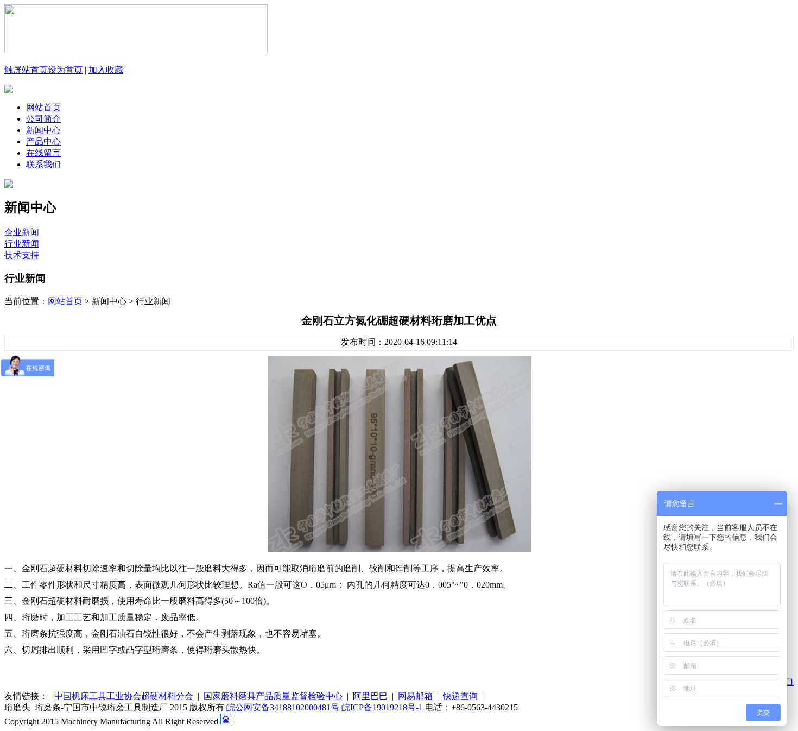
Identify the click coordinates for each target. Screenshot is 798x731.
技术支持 (21, 255)
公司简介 (43, 118)
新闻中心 (43, 130)
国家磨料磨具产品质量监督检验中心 (273, 696)
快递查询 (460, 696)
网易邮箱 (415, 696)
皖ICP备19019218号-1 (382, 707)
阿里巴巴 (370, 696)
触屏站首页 (26, 69)
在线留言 (43, 152)
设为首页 (65, 69)
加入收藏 (105, 69)
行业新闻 (21, 243)
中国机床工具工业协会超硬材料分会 (123, 696)
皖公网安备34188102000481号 (282, 707)
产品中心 (43, 141)
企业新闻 (21, 232)
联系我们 (43, 164)
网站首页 (43, 107)
